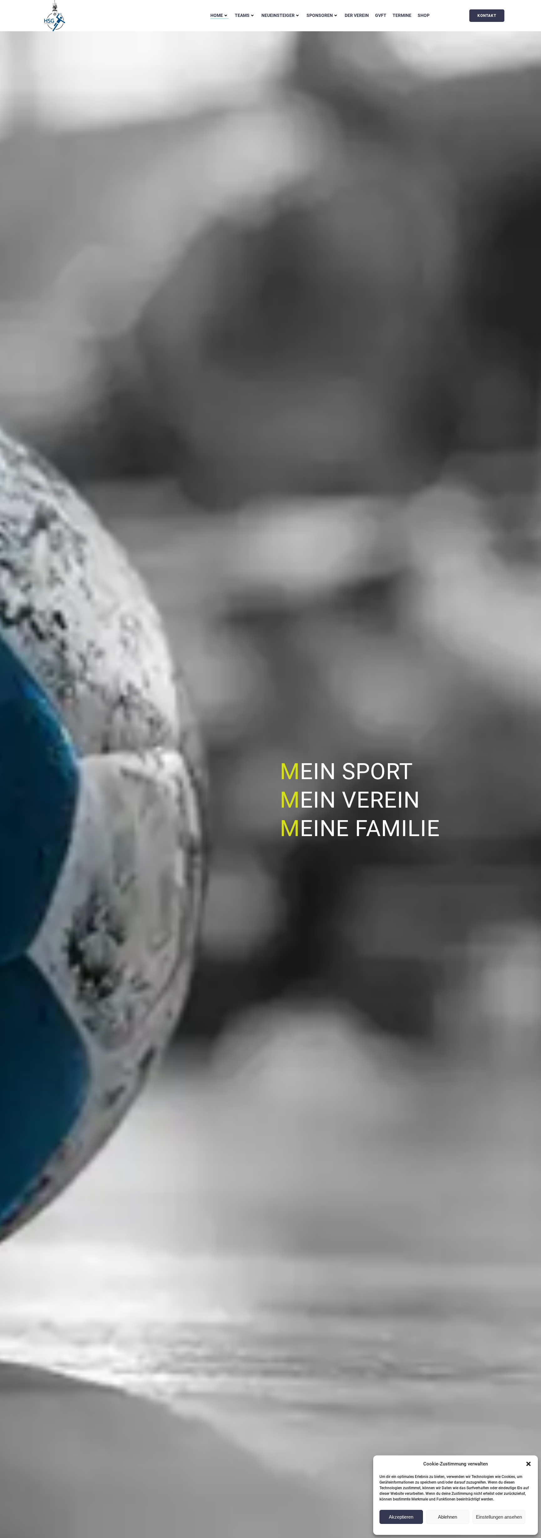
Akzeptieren (401, 1517)
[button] (528, 1464)
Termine (402, 15)
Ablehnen (447, 1517)
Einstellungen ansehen (499, 1517)
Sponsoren (320, 15)
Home (216, 15)
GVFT (380, 15)
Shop (424, 15)
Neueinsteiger (278, 15)
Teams (242, 15)
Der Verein (357, 15)
